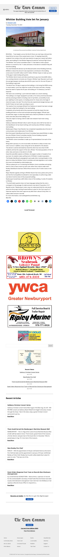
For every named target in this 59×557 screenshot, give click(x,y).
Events (32, 538)
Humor (19, 546)
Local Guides (33, 540)
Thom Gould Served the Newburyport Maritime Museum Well (29, 382)
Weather (32, 543)
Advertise (53, 8)
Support (46, 543)
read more (10, 416)
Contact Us (46, 546)
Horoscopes (20, 538)
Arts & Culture (7, 543)
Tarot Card (19, 540)
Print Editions (7, 546)
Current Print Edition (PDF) (29, 528)
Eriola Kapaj (33, 554)
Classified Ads (47, 538)
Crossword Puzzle (21, 543)
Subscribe (53, 11)
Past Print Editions (29, 531)
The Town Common (19, 554)
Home (5, 538)
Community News (8, 540)
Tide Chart (32, 546)
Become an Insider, (17, 496)
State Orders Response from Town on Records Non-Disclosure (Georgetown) (29, 386)
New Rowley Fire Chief (29, 377)
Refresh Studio (46, 554)
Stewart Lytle (12, 23)
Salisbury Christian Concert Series (29, 372)
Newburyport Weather (29, 228)
